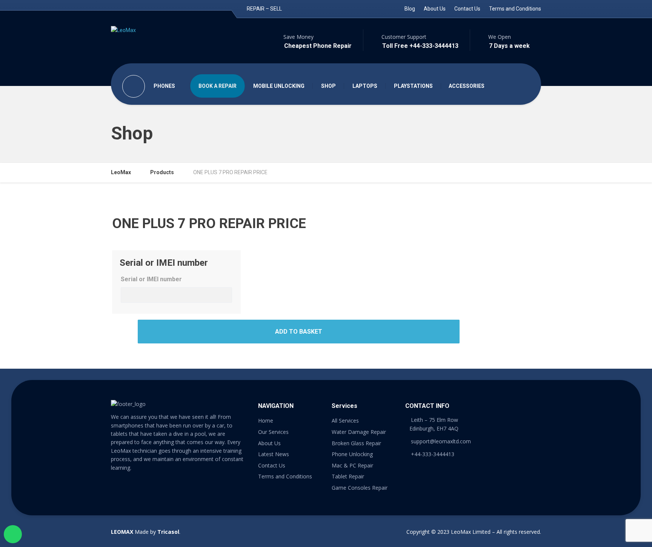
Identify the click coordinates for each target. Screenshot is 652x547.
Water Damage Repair (359, 431)
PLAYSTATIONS (413, 86)
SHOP (328, 86)
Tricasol (168, 531)
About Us (435, 9)
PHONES (164, 86)
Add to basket (298, 331)
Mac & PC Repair (352, 465)
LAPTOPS (364, 86)
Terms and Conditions (515, 9)
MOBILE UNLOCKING (278, 86)
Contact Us (467, 9)
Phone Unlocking (352, 454)
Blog (409, 9)
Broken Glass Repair (356, 443)
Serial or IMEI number (151, 279)
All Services (345, 420)
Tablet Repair (348, 476)
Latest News (273, 454)
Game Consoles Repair (360, 487)
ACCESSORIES (466, 86)
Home (265, 420)
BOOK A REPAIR (217, 86)
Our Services (273, 431)
